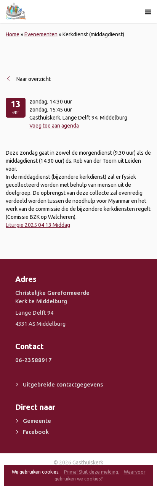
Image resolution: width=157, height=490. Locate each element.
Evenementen (41, 34)
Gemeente (37, 420)
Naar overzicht (33, 79)
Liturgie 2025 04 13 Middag (38, 225)
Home (12, 34)
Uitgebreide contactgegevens (63, 384)
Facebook (36, 432)
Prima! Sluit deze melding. (91, 471)
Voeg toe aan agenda (54, 126)
